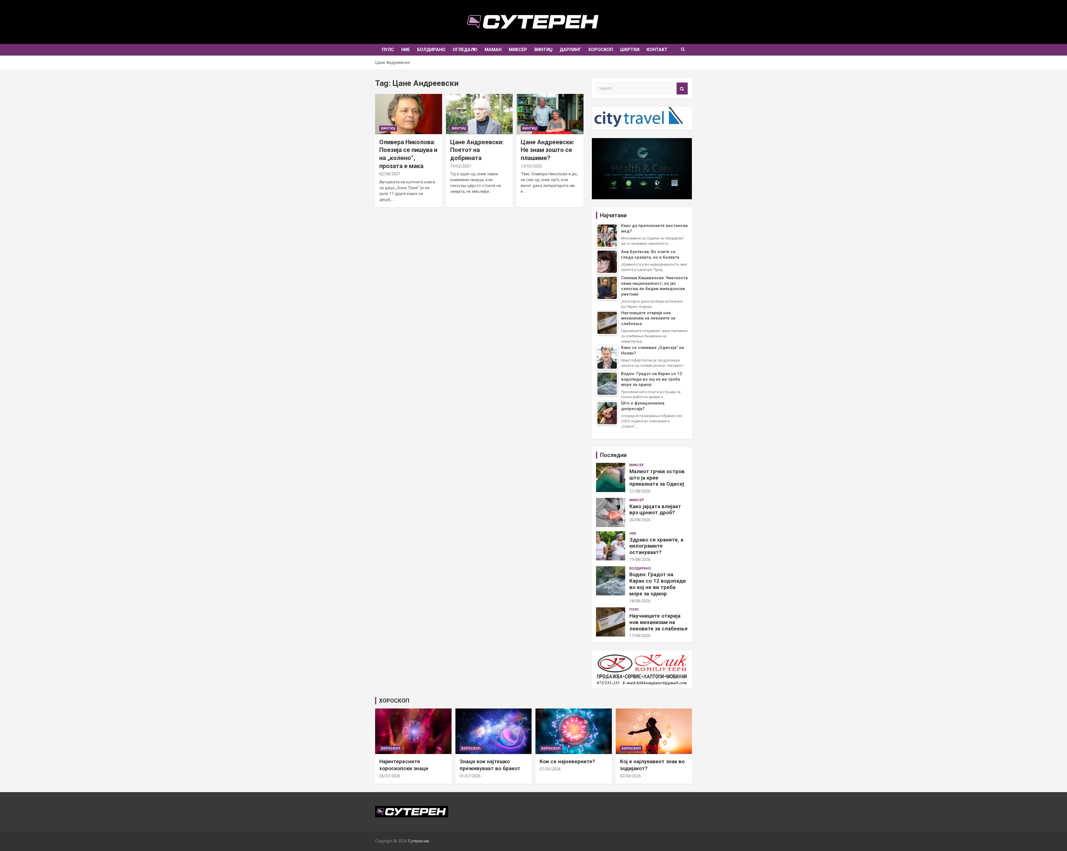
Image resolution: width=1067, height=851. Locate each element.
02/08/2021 (389, 174)
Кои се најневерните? (567, 761)
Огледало (465, 49)
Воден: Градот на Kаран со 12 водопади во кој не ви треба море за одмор (657, 584)
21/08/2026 (639, 491)
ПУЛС (388, 49)
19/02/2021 (460, 166)
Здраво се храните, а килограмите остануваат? (656, 546)
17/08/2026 (639, 635)
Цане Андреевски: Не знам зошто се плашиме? (547, 150)
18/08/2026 (639, 601)
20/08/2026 (639, 520)
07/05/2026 (550, 769)
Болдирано (431, 49)
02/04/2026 (630, 776)
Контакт (657, 49)
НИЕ (405, 49)
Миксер (518, 49)
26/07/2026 (389, 776)
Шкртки (629, 49)
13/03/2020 (531, 166)
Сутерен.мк (418, 840)
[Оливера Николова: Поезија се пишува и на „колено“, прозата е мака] (408, 114)
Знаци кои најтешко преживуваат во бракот (490, 765)
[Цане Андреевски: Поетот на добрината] (479, 114)
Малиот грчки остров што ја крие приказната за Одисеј (657, 477)
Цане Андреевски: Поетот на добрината (476, 150)
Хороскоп (600, 49)
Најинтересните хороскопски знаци (403, 765)
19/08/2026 (639, 559)
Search (682, 88)
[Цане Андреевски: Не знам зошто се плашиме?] (550, 114)
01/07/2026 (470, 776)
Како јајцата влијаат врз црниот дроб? (655, 509)
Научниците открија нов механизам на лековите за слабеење (658, 622)
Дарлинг (570, 49)
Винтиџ (543, 49)
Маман (493, 49)
